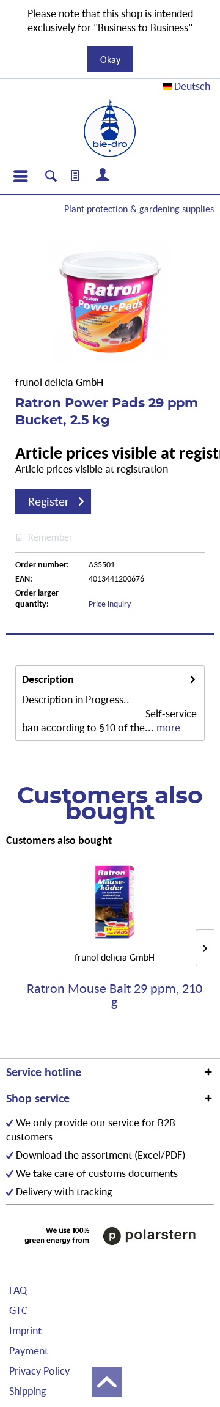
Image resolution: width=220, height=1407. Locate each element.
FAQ (18, 1290)
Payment (28, 1350)
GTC (18, 1310)
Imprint (25, 1330)
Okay (110, 59)
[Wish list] (76, 176)
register (48, 501)
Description (48, 679)
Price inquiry (110, 603)
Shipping (27, 1391)
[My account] (103, 176)
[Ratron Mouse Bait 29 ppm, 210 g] (114, 902)
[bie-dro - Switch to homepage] (109, 128)
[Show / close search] (51, 177)
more (167, 727)
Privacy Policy (39, 1371)
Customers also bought (59, 840)
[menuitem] (20, 176)
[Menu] (20, 176)
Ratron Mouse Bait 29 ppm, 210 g (114, 995)
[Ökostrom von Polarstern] (110, 1236)
